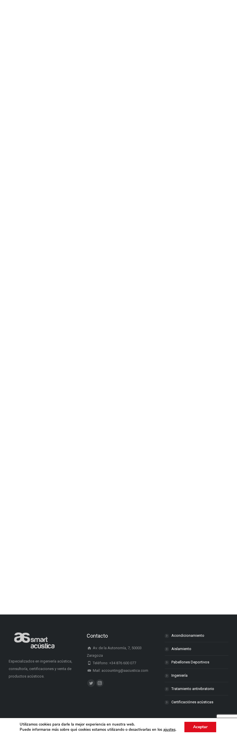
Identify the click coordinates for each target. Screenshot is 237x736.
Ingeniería (179, 675)
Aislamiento (181, 649)
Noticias (22, 182)
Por (48, 182)
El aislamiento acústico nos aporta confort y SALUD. (91, 344)
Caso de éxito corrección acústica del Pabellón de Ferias (97, 279)
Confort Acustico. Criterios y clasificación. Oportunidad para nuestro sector (115, 167)
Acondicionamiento (187, 635)
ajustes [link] (169, 729)
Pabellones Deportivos (190, 662)
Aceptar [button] (200, 727)
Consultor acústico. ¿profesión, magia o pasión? (85, 559)
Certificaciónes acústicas (192, 702)
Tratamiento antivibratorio (192, 689)
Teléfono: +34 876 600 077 (114, 663)
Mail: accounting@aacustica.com (120, 670)
